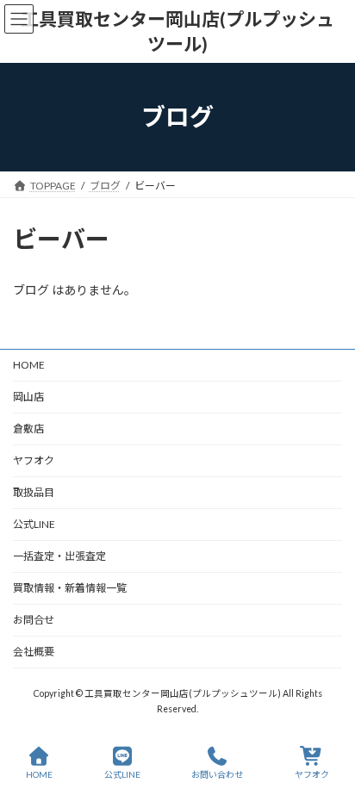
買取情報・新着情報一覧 (70, 587)
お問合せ (33, 619)
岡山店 (28, 396)
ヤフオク (33, 460)
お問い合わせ (217, 774)
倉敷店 (33, 428)
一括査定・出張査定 (59, 556)
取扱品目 (33, 492)
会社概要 (33, 651)
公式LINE (34, 524)
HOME (29, 364)
